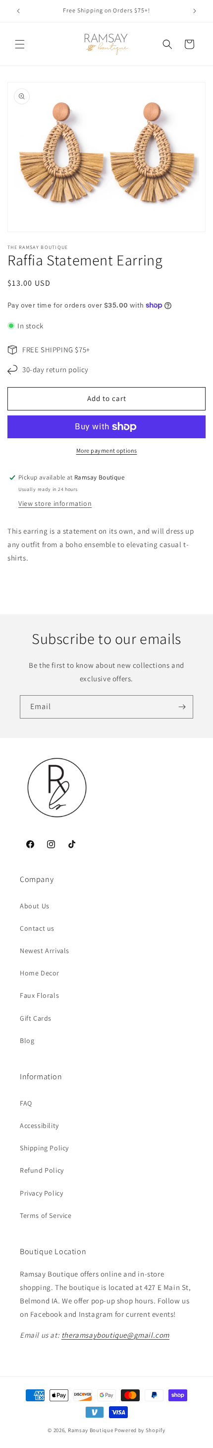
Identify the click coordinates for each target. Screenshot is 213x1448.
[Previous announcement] (18, 11)
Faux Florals (39, 995)
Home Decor (39, 972)
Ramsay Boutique (90, 1430)
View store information (55, 503)
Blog (27, 1040)
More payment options (106, 450)
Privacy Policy (41, 1193)
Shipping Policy (44, 1147)
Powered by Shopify (139, 1430)
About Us (35, 905)
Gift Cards (36, 1018)
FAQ (26, 1103)
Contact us (37, 928)
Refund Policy (42, 1170)
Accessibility (39, 1125)
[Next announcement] (195, 11)
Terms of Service (46, 1215)
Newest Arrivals (44, 950)
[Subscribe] (182, 707)
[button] (20, 44)
